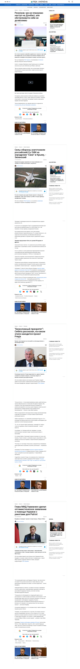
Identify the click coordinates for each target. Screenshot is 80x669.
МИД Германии (28, 640)
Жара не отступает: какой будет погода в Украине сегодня (55, 203)
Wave (50, 4)
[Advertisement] (31, 212)
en (7, 1)
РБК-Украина (27, 200)
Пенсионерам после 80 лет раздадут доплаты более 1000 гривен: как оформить (57, 199)
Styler (54, 4)
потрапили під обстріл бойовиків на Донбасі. (25, 105)
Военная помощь (36, 640)
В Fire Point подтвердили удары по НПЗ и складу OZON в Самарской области (56, 26)
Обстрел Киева (29, 7)
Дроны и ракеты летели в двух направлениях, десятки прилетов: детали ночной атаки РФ (56, 189)
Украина (16, 475)
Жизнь (41, 4)
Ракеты (24, 642)
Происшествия (26, 10)
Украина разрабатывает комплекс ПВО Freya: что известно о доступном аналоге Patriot (30, 460)
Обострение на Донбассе (27, 118)
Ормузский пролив (42, 7)
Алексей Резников (18, 118)
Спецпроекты (60, 4)
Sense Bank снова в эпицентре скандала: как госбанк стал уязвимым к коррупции (57, 49)
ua (5, 1)
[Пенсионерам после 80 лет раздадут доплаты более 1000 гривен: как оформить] (57, 526)
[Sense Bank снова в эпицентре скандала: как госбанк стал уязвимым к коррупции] (57, 39)
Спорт (46, 4)
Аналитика (24, 4)
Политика (31, 4)
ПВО (20, 475)
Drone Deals (36, 7)
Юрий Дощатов (53, 45)
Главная (16, 10)
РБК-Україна (27, 59)
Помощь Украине (21, 640)
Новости (18, 4)
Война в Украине (50, 7)
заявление (40, 200)
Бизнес (37, 4)
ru (9, 1)
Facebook (41, 59)
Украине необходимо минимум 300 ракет (30, 622)
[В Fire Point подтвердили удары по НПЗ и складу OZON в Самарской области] (57, 18)
